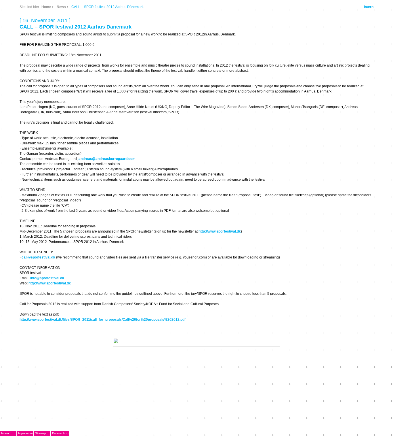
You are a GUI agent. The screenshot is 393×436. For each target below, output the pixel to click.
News (61, 7)
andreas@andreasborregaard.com (107, 159)
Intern (368, 7)
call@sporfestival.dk (38, 257)
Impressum (25, 433)
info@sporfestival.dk (47, 278)
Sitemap (40, 433)
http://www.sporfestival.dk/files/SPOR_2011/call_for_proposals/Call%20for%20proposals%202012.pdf (103, 320)
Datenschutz (60, 433)
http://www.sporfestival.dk (220, 231)
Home (46, 7)
